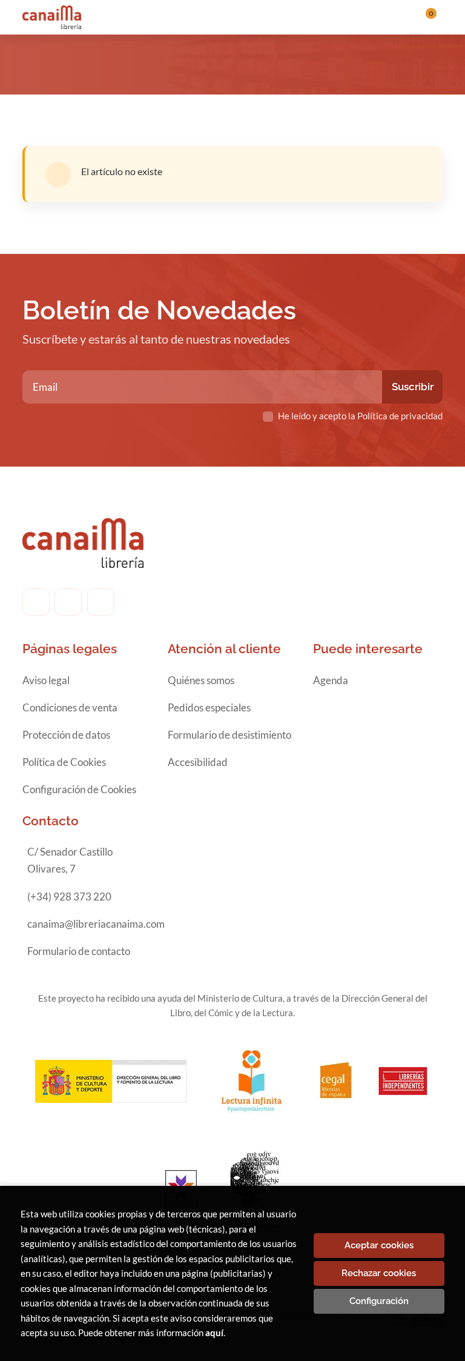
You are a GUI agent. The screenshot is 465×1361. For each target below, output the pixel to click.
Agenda (330, 680)
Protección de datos (66, 734)
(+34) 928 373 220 (69, 896)
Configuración (379, 1301)
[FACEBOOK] (36, 602)
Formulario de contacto (78, 951)
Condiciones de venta (69, 707)
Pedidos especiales (209, 707)
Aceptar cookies (379, 1245)
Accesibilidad (198, 762)
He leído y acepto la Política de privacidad (360, 415)
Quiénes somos (201, 680)
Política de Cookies (64, 762)
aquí (214, 1332)
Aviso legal (46, 680)
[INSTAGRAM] (68, 602)
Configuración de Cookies (79, 789)
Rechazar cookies (378, 1273)
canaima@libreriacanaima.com (96, 923)
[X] (100, 602)
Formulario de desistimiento (229, 734)
